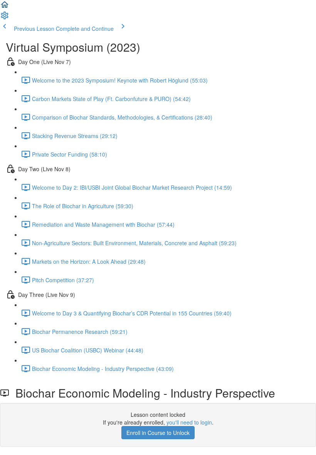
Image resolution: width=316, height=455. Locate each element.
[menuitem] (4, 18)
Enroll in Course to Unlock (158, 432)
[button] (4, 7)
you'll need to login (189, 422)
